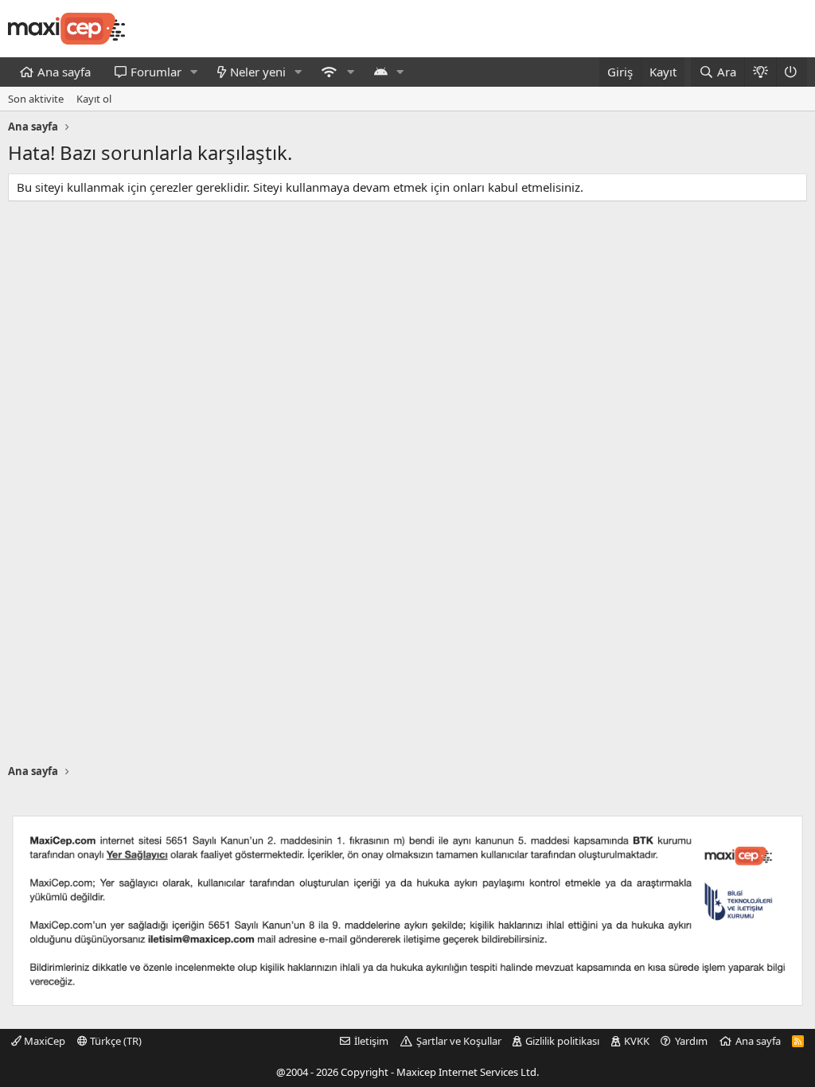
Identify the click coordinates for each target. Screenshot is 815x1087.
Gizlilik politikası (562, 1041)
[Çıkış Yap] (791, 72)
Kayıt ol (93, 99)
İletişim (371, 1041)
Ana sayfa (64, 72)
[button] (194, 72)
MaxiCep (43, 1041)
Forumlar (156, 72)
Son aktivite (36, 99)
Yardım (691, 1041)
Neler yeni (258, 72)
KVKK (636, 1041)
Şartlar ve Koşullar (458, 1041)
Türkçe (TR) (115, 1041)
